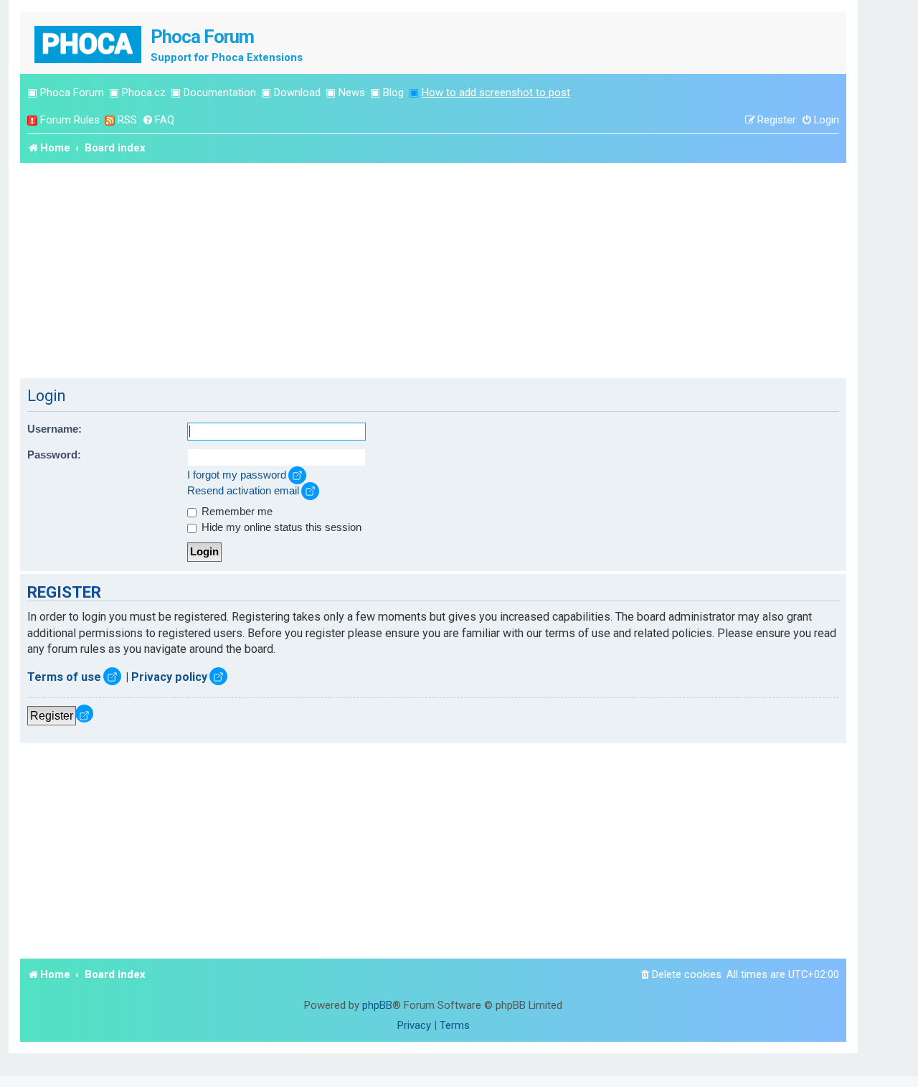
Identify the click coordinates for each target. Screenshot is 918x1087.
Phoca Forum (72, 92)
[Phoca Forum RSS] (110, 120)
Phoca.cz (144, 92)
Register (51, 715)
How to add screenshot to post (496, 92)
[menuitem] (158, 120)
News (352, 92)
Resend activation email (243, 491)
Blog (393, 92)
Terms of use (64, 677)
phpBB (377, 1005)
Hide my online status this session (280, 527)
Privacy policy (169, 677)
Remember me (236, 511)
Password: (54, 455)
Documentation (220, 92)
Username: (54, 429)
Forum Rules (70, 119)
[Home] (89, 43)
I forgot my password (236, 475)
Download (297, 92)
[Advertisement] (433, 270)
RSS (127, 119)
